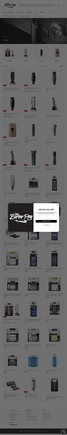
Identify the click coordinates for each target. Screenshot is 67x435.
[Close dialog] (57, 205)
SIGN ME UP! (46, 221)
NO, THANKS (46, 225)
